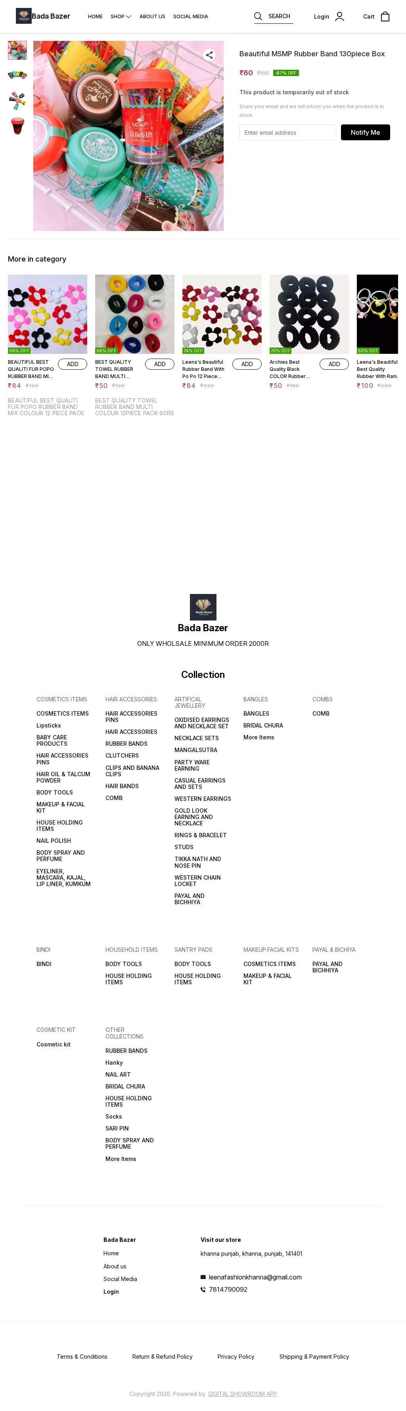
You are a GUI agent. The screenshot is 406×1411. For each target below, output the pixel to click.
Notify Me (365, 132)
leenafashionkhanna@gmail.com (255, 1277)
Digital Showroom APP (243, 1393)
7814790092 (228, 1289)
